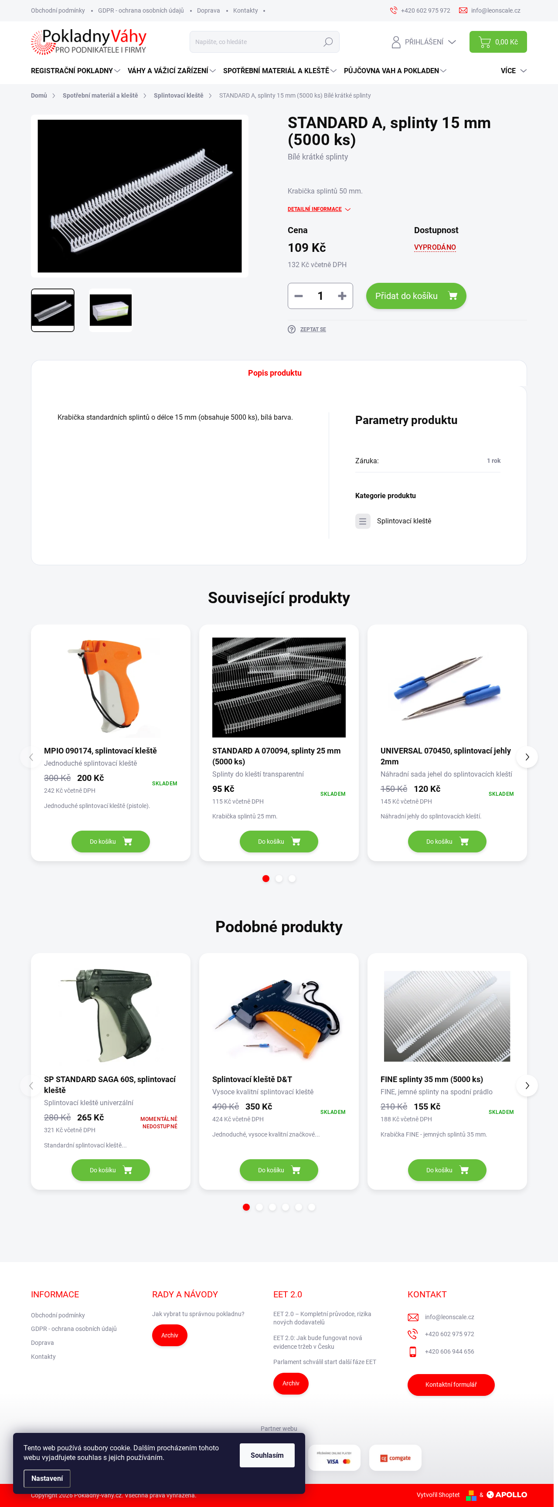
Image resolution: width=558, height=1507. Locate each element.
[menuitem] (76, 71)
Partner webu (279, 1428)
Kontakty (245, 10)
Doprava (208, 10)
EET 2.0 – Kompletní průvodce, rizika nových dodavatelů (322, 1318)
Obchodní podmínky (58, 10)
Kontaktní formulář (451, 1384)
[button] (265, 878)
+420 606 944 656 (449, 1351)
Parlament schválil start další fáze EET (324, 1361)
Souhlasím (267, 1455)
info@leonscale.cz (449, 1317)
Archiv (169, 1335)
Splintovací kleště (404, 521)
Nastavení (47, 1478)
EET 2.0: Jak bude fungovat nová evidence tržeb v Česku (317, 1342)
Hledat (328, 41)
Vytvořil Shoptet (438, 1494)
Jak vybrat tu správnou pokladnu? (198, 1313)
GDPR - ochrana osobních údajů (141, 10)
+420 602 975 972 (449, 1334)
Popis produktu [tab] (275, 372)
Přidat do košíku (406, 296)
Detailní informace (315, 209)
